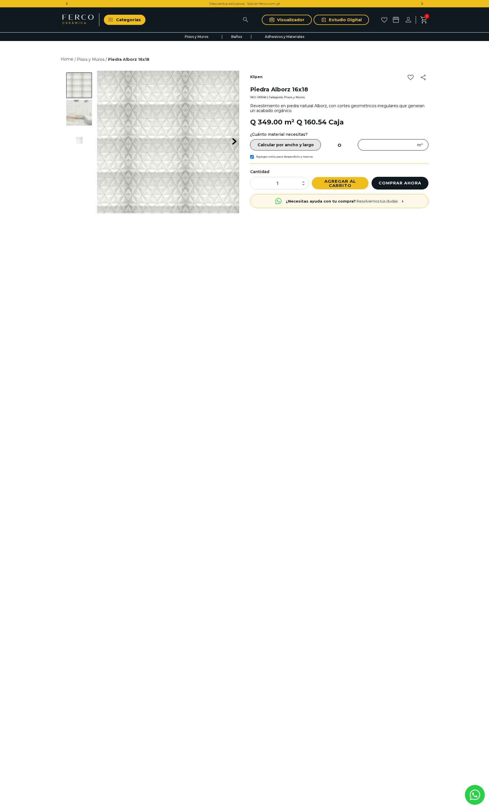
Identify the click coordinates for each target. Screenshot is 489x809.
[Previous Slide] (67, 3)
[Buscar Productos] (245, 19)
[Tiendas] (396, 20)
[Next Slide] (422, 3)
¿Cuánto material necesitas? (279, 134)
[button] (423, 77)
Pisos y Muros (90, 59)
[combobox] (203, 19)
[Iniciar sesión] (410, 19)
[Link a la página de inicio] (67, 59)
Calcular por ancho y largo (286, 144)
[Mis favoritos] (385, 20)
